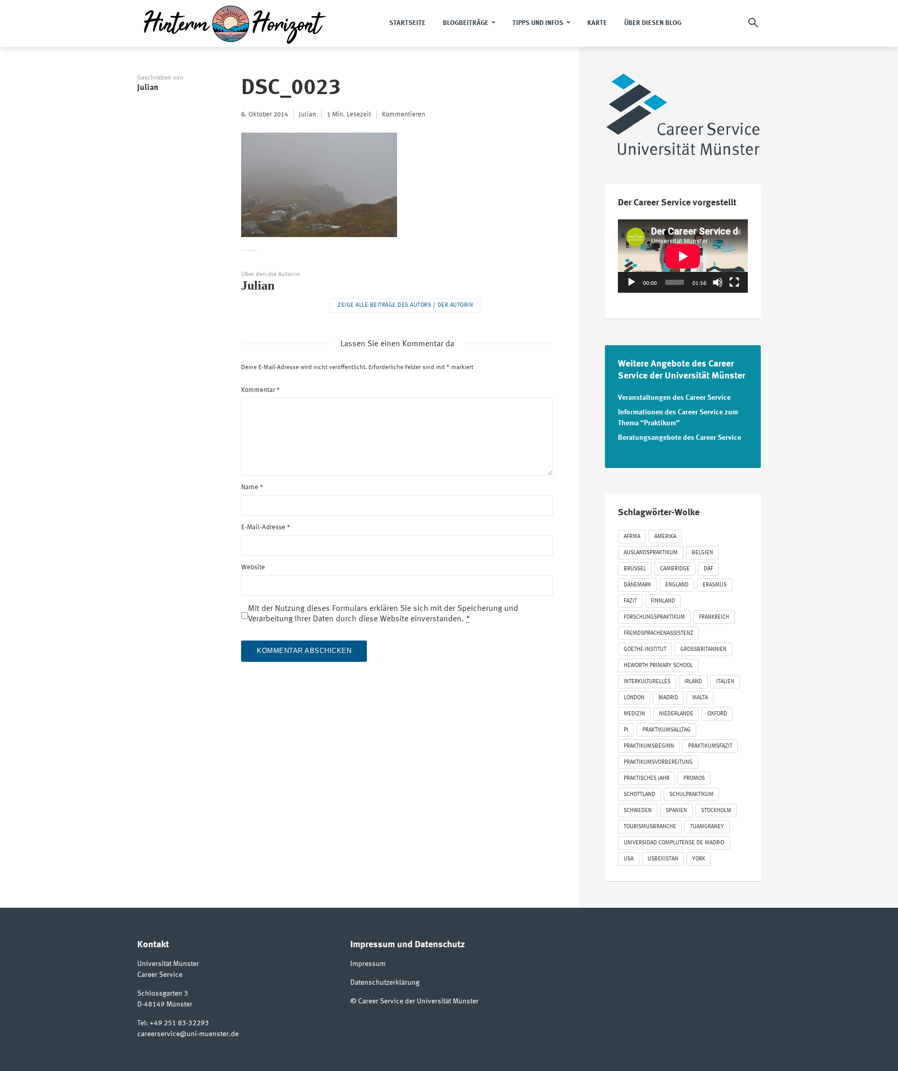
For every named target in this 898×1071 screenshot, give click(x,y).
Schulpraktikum (691, 795)
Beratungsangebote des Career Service (679, 437)
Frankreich (714, 617)
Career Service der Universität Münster (418, 1001)
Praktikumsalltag (666, 730)
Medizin (634, 714)
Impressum (368, 964)
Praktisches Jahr (646, 778)
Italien (725, 682)
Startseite (407, 23)
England (677, 585)
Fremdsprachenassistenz (658, 633)
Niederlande (676, 714)
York (698, 859)
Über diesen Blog (652, 23)
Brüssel (635, 569)
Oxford (717, 714)
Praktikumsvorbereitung (658, 762)
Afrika (632, 537)
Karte (597, 23)
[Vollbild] (734, 282)
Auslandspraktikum (651, 553)
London (634, 698)
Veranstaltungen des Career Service (674, 397)
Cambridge (675, 569)
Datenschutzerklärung (384, 982)
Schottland (639, 795)
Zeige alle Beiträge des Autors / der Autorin (405, 305)
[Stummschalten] (717, 282)
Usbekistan (663, 859)
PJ (626, 730)
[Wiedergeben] (631, 282)
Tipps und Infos (537, 23)
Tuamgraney (707, 827)
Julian (148, 88)
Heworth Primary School (658, 666)
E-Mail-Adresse (265, 527)
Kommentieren (403, 114)
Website (253, 567)
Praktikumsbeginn (649, 746)
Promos (694, 778)
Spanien (676, 811)
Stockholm (716, 811)
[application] (683, 256)
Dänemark (637, 585)
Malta (700, 698)
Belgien (702, 553)
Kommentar (260, 390)
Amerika (665, 537)
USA (628, 859)
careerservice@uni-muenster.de (188, 1034)
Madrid (668, 698)
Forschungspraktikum (654, 617)
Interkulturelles (647, 682)
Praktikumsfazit (710, 746)
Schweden (638, 811)
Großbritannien (703, 649)
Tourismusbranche (650, 827)
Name (252, 487)
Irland (693, 682)
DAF (708, 569)
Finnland (663, 601)
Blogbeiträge (465, 23)
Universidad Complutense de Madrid (674, 843)
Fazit (630, 601)
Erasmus (715, 585)
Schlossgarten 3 (162, 993)
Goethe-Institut (645, 649)
